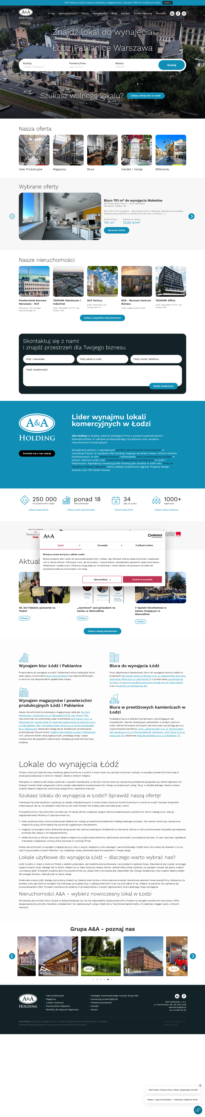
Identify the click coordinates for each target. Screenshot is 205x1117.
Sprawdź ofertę (116, 230)
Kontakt (161, 13)
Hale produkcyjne (55, 995)
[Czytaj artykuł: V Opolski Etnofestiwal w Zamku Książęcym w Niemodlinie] (160, 588)
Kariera (125, 13)
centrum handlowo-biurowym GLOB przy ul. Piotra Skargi (152, 682)
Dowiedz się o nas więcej (37, 453)
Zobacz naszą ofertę (38, 509)
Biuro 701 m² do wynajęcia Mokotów (133, 200)
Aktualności (100, 13)
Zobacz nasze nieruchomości (81, 509)
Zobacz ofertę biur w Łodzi (146, 95)
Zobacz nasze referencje (166, 509)
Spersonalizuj (100, 579)
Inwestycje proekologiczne (104, 999)
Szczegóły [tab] (102, 545)
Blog (114, 13)
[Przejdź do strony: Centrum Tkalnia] (161, 956)
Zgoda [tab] (61, 545)
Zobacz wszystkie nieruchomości (102, 317)
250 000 (44, 500)
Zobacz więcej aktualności (102, 631)
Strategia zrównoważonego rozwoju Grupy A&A (114, 995)
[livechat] (184, 13)
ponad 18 (87, 500)
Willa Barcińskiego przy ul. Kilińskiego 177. (158, 735)
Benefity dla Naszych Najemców (62, 1009)
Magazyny (51, 999)
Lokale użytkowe (55, 1003)
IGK (176, 1025)
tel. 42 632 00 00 (177, 1010)
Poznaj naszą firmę (124, 509)
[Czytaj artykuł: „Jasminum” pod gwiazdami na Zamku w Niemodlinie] (102, 588)
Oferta (85, 13)
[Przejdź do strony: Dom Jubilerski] (76, 956)
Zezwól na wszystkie (142, 579)
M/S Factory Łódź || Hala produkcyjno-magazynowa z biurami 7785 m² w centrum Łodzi (102, 2)
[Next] (191, 216)
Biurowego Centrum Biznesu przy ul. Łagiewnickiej (148, 676)
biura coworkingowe (56, 676)
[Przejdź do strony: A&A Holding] (33, 956)
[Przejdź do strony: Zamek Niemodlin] (118, 956)
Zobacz (24, 618)
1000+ (172, 500)
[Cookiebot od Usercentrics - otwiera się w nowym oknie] (150, 536)
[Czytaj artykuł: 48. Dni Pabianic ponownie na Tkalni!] (44, 588)
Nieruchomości (68, 13)
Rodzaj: (27, 63)
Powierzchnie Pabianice (58, 1006)
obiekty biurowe (109, 456)
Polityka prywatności (101, 1003)
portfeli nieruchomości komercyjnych (138, 449)
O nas (51, 13)
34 (130, 500)
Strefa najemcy (143, 13)
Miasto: (119, 63)
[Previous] (12, 956)
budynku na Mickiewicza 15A (132, 686)
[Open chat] (198, 1110)
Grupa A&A (85, 929)
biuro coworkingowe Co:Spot (154, 456)
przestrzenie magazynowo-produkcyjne (130, 459)
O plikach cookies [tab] (144, 545)
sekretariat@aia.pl (177, 1007)
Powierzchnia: (77, 63)
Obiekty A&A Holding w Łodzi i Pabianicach (73, 732)
